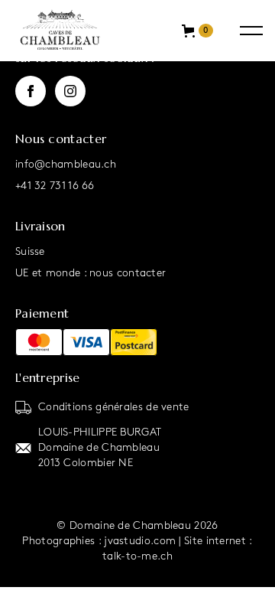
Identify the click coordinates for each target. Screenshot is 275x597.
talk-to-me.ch (137, 556)
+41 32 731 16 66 (55, 186)
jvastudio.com (140, 541)
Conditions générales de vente (113, 407)
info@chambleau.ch (65, 164)
